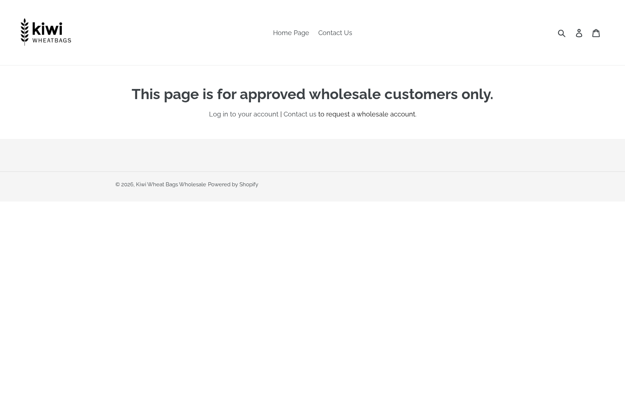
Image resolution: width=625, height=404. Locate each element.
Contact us (300, 114)
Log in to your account (244, 114)
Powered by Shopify (233, 184)
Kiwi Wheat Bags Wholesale (171, 184)
